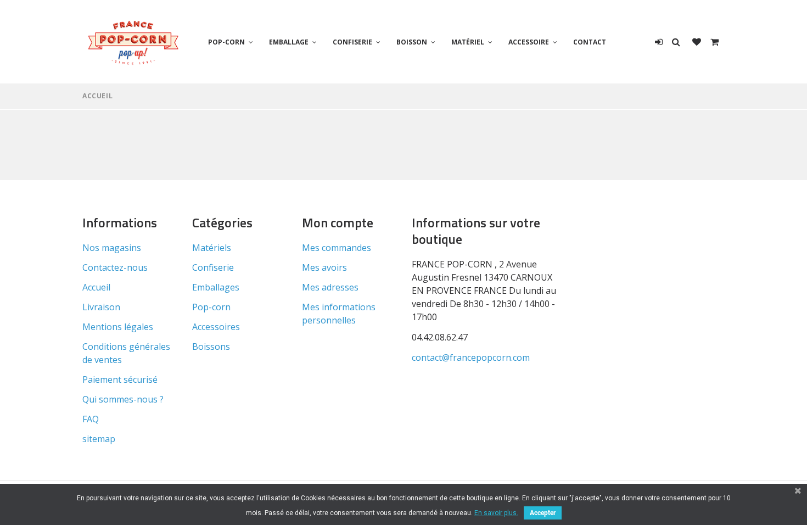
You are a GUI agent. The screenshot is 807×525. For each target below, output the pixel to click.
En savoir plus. (496, 513)
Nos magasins (111, 248)
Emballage (289, 42)
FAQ (90, 419)
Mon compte (337, 222)
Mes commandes (336, 248)
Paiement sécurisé (120, 379)
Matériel (467, 42)
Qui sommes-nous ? (123, 399)
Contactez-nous (115, 267)
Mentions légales (117, 327)
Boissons (211, 346)
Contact (589, 42)
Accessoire (528, 42)
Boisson (411, 42)
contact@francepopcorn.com (471, 357)
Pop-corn (226, 42)
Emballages (215, 287)
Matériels (211, 248)
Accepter (543, 513)
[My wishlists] (696, 42)
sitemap (98, 439)
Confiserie (352, 42)
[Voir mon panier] (714, 42)
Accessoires (216, 327)
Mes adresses (330, 287)
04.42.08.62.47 (440, 337)
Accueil (97, 95)
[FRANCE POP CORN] (133, 42)
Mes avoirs (324, 267)
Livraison (101, 307)
